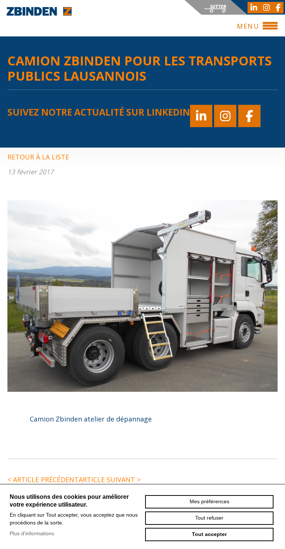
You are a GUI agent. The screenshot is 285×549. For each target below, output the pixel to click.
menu (248, 26)
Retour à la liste (38, 156)
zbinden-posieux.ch (39, 11)
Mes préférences (209, 501)
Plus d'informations (32, 533)
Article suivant (110, 479)
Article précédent (43, 479)
